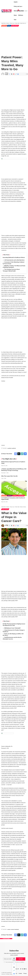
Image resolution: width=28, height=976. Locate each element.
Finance (15, 495)
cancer (8, 929)
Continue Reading (6, 938)
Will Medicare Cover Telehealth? (12, 628)
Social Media (21, 495)
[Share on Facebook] (10, 74)
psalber (6, 525)
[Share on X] (12, 74)
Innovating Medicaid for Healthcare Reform (14, 257)
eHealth (9, 495)
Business (4, 25)
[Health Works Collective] (6, 11)
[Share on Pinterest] (14, 74)
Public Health (15, 25)
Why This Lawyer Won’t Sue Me (9, 476)
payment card (19, 804)
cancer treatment (15, 929)
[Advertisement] (14, 41)
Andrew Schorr (6, 73)
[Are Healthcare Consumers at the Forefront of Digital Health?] (14, 488)
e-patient (9, 448)
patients (14, 448)
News (9, 25)
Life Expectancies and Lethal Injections (14, 260)
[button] (19, 11)
